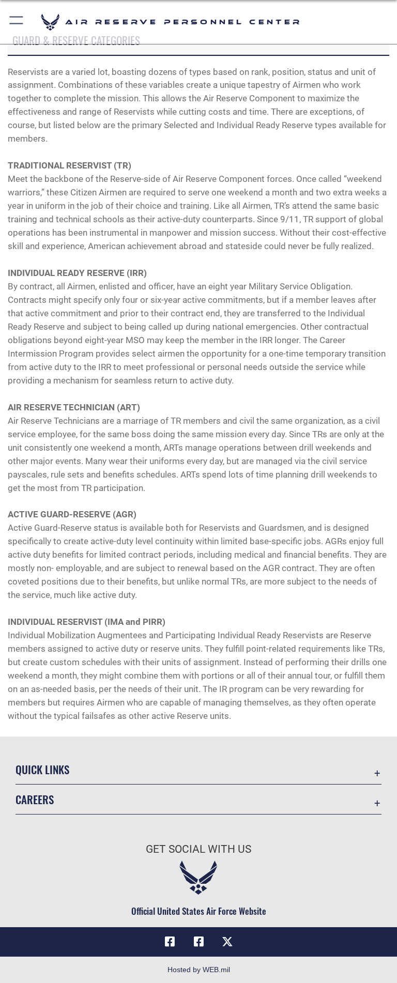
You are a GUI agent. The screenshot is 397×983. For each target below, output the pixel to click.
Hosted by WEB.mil (198, 969)
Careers (35, 799)
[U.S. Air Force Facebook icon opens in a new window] (198, 941)
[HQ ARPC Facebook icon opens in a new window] (169, 941)
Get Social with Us (198, 849)
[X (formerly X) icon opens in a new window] (227, 941)
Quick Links (42, 769)
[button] (17, 22)
